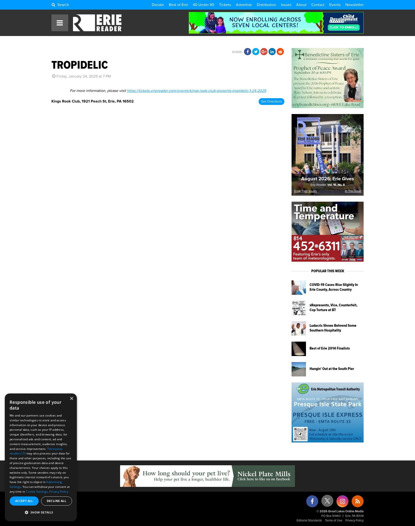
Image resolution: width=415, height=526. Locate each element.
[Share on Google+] (264, 52)
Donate (158, 5)
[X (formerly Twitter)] (327, 502)
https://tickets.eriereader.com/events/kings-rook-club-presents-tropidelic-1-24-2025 (196, 91)
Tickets (225, 5)
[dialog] (41, 457)
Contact (317, 5)
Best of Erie (178, 5)
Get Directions (271, 101)
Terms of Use (333, 520)
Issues (286, 5)
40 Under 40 (203, 5)
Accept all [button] (24, 501)
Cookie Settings (37, 492)
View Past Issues (305, 191)
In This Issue (353, 191)
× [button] (71, 398)
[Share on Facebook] (247, 52)
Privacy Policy (354, 520)
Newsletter (354, 5)
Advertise (244, 5)
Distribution (266, 5)
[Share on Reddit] (280, 52)
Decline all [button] (56, 501)
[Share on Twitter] (255, 52)
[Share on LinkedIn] (272, 52)
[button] (41, 512)
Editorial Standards (309, 520)
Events (335, 5)
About (301, 5)
